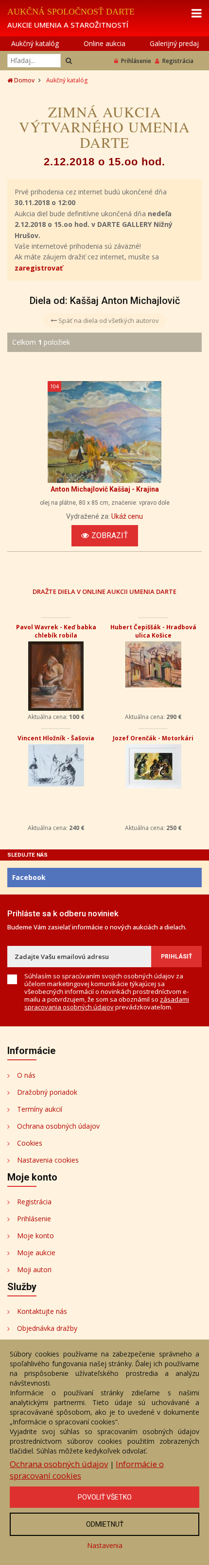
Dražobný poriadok (47, 1092)
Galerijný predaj (174, 43)
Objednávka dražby (47, 1328)
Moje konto (35, 1235)
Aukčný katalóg (35, 43)
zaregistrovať (39, 267)
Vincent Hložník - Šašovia (55, 738)
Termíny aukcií (39, 1109)
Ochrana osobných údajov (58, 1126)
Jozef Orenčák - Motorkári (153, 738)
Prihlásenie (136, 60)
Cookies (29, 1143)
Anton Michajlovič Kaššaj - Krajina (105, 489)
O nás (26, 1075)
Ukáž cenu (127, 516)
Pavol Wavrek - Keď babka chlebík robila (56, 631)
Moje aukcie (36, 1252)
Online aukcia (104, 43)
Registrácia (177, 60)
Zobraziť (109, 535)
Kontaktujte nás (42, 1311)
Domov (24, 80)
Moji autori (34, 1269)
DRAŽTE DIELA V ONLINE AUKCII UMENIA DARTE (104, 591)
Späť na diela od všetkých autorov (108, 320)
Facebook (29, 877)
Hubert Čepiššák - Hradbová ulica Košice (153, 631)
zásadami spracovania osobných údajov (106, 1003)
